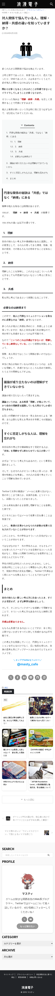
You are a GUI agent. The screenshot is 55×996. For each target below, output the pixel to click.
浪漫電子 (27, 987)
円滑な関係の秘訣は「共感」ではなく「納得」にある (26, 134)
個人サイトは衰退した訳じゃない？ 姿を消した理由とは (13, 752)
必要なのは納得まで (21, 156)
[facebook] (17, 677)
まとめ (11, 178)
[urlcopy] (44, 677)
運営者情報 (22, 977)
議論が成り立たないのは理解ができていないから (27, 165)
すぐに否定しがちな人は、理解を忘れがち (27, 172)
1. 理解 (15, 141)
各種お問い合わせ (36, 977)
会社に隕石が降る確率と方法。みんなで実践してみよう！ (13, 720)
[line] (31, 677)
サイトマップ (8, 974)
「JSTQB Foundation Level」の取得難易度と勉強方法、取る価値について (40, 784)
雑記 (6, 687)
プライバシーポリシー (35, 10)
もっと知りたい (27, 926)
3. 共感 (16, 151)
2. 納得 (16, 146)
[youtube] (30, 919)
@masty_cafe (27, 664)
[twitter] (10, 677)
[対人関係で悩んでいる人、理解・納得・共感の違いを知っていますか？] (24, 677)
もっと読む (29, 799)
